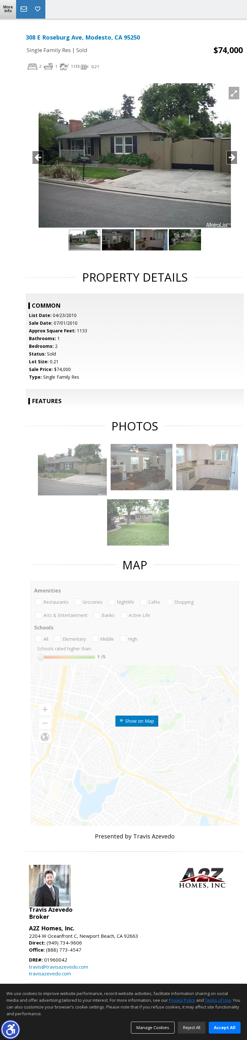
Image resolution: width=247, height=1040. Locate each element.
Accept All (224, 1027)
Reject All (191, 1027)
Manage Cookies (152, 1027)
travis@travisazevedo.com (58, 966)
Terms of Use (218, 1000)
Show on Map (139, 721)
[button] (10, 1029)
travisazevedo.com (50, 973)
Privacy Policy (182, 1000)
